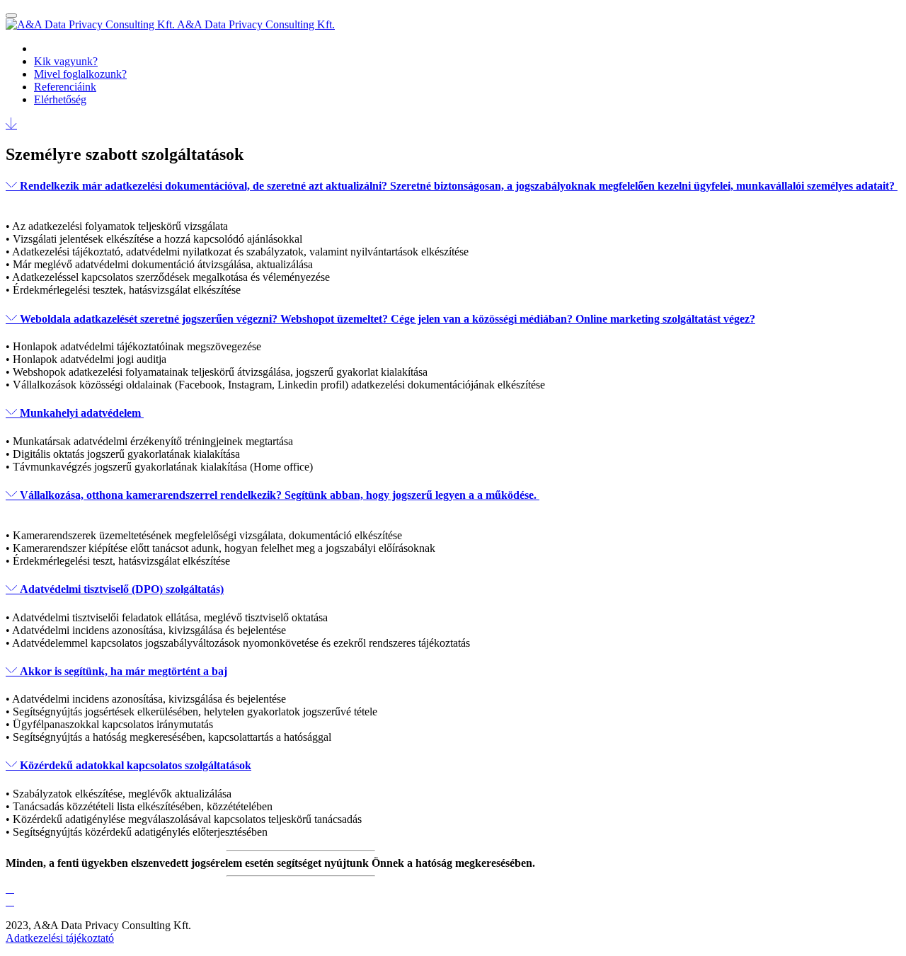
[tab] (453, 192)
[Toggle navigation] (11, 15)
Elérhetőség (60, 99)
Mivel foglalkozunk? (80, 74)
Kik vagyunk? (66, 61)
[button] (453, 192)
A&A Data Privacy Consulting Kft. (256, 24)
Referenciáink (65, 87)
